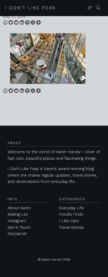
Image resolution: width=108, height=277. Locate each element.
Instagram (17, 220)
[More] (38, 22)
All (88, 18)
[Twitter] (11, 22)
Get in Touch (19, 227)
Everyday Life (71, 207)
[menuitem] (89, 8)
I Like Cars (69, 220)
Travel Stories (71, 227)
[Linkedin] (22, 22)
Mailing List (18, 214)
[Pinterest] (27, 22)
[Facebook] (5, 22)
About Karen (19, 207)
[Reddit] (16, 22)
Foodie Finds (71, 214)
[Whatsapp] (33, 22)
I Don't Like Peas (30, 7)
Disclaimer (17, 233)
